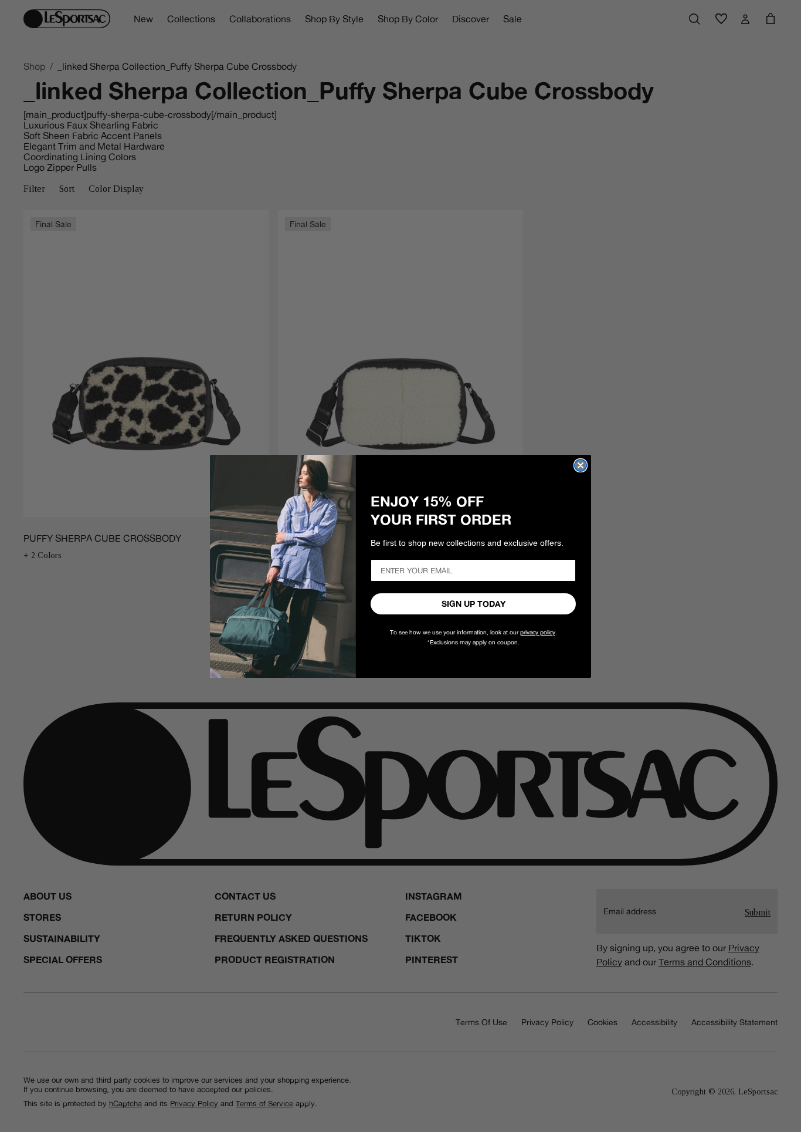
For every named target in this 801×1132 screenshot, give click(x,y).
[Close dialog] (580, 465)
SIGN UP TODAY (473, 604)
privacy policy (537, 632)
